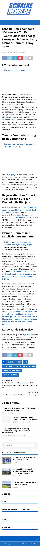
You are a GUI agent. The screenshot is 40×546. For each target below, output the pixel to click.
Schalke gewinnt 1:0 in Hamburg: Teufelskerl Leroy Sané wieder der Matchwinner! (16, 431)
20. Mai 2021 (17, 487)
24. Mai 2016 (7, 413)
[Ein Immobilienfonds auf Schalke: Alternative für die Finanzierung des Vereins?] (6, 471)
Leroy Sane (8, 366)
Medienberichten (22, 217)
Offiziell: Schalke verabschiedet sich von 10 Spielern (25, 483)
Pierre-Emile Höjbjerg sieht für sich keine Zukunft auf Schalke (19, 409)
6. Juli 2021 (17, 476)
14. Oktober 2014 (19, 422)
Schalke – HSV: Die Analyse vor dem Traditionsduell (24, 459)
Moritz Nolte (17, 413)
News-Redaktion (20, 52)
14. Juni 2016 (8, 52)
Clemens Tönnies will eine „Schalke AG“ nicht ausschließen (25, 418)
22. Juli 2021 (17, 462)
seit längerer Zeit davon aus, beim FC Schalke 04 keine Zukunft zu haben (19, 209)
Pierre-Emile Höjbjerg (12, 371)
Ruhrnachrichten (11, 117)
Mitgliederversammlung (25, 366)
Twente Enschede (10, 375)
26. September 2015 (9, 435)
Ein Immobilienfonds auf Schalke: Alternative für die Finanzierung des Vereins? (23, 471)
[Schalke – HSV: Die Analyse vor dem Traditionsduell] (6, 460)
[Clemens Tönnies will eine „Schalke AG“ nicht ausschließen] (6, 419)
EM (26, 362)
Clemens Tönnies (14, 362)
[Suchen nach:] (20, 445)
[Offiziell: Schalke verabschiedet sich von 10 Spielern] (6, 484)
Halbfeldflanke (26, 335)
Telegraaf (11, 175)
